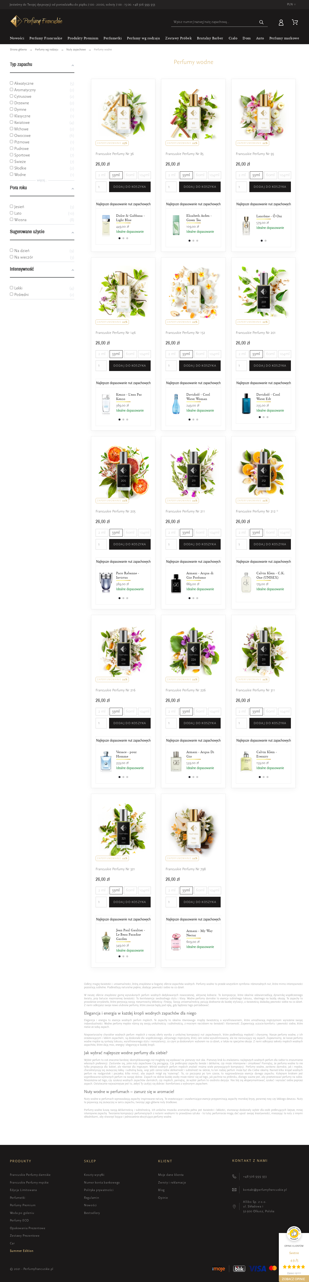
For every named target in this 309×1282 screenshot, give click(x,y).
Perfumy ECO (19, 1220)
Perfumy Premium (23, 1205)
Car (12, 1243)
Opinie (163, 1197)
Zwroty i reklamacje (172, 1182)
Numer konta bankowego (102, 1182)
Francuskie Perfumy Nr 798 (186, 869)
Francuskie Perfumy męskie (29, 1182)
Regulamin (91, 1197)
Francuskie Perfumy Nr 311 (255, 690)
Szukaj (262, 22)
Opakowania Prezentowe (27, 1228)
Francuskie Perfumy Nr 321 (115, 869)
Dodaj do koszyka (129, 187)
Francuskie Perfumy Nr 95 (255, 154)
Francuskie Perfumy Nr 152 (185, 333)
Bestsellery (92, 1213)
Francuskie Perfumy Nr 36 (115, 154)
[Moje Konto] (282, 22)
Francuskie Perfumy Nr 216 (115, 690)
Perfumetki (17, 1197)
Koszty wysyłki (94, 1175)
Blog (161, 1190)
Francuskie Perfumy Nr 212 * (257, 511)
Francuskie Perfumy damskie (30, 1175)
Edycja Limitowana (23, 1190)
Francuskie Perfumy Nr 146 (116, 333)
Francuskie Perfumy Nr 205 (115, 511)
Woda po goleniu (22, 1213)
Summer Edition (22, 1251)
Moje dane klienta (171, 1175)
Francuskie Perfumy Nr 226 (186, 690)
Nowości (90, 1205)
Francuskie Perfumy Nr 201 (256, 333)
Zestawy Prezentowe (25, 1235)
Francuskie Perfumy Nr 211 (185, 511)
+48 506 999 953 (144, 4)
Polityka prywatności (99, 1190)
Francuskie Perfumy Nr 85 (185, 154)
